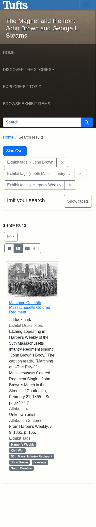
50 (12, 236)
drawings (39, 462)
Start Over (15, 151)
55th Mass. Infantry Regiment (31, 456)
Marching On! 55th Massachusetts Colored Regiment (29, 307)
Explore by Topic (22, 87)
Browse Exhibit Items (26, 104)
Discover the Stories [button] (27, 70)
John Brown (19, 462)
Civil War (17, 450)
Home (9, 52)
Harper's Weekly (22, 444)
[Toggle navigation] (86, 5)
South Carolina (21, 468)
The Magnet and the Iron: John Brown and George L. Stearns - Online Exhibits (15, 5)
